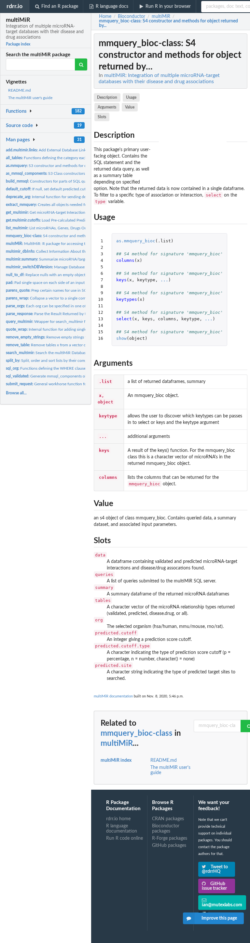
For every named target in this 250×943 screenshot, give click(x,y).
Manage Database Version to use (58, 267)
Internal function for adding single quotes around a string (66, 329)
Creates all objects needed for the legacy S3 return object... (72, 205)
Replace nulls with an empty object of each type (56, 275)
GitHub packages (169, 845)
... (164, 279)
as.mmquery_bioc (135, 240)
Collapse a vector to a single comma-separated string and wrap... (72, 298)
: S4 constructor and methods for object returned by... (168, 23)
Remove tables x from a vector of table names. (58, 345)
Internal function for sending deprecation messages (62, 197)
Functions (16, 111)
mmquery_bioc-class (137, 733)
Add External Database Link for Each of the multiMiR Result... (75, 150)
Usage (131, 97)
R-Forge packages (169, 838)
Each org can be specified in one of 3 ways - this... (58, 306)
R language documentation (121, 829)
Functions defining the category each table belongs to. (61, 158)
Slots (102, 117)
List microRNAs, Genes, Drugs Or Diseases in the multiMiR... (69, 228)
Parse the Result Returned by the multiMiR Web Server (67, 314)
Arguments (107, 107)
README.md (19, 90)
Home (105, 16)
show (121, 338)
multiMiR (117, 743)
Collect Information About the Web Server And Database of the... (76, 251)
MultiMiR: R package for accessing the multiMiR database (64, 244)
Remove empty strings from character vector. (64, 337)
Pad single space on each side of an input (45, 283)
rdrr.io (14, 6)
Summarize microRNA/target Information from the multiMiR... (75, 259)
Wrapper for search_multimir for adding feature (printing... (69, 322)
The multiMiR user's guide (30, 98)
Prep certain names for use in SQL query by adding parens (68, 290)
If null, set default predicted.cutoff (48, 189)
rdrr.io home (118, 819)
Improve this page (219, 918)
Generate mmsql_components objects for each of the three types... (75, 376)
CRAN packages (168, 819)
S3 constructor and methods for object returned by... (62, 166)
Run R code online (124, 838)
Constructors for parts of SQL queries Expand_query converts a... (73, 181)
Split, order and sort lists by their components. (53, 361)
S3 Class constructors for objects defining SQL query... (73, 173)
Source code (19, 125)
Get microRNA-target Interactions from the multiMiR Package (70, 212)
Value (129, 107)
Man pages (18, 139)
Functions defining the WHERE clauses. (47, 368)
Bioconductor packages (165, 829)
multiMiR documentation (113, 696)
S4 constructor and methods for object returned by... (69, 236)
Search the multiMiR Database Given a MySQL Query (66, 353)
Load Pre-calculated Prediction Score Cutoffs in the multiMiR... (77, 220)
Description (107, 97)
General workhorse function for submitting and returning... (70, 384)
